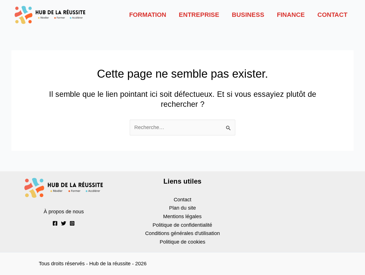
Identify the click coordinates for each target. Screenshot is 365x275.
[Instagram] (72, 223)
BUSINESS (248, 14)
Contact (182, 199)
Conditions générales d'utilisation (182, 233)
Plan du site (182, 208)
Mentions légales (182, 216)
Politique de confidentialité (182, 225)
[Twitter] (63, 223)
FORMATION (147, 14)
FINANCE (291, 14)
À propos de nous (64, 211)
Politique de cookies (182, 242)
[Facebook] (55, 223)
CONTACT (332, 14)
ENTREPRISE (199, 14)
